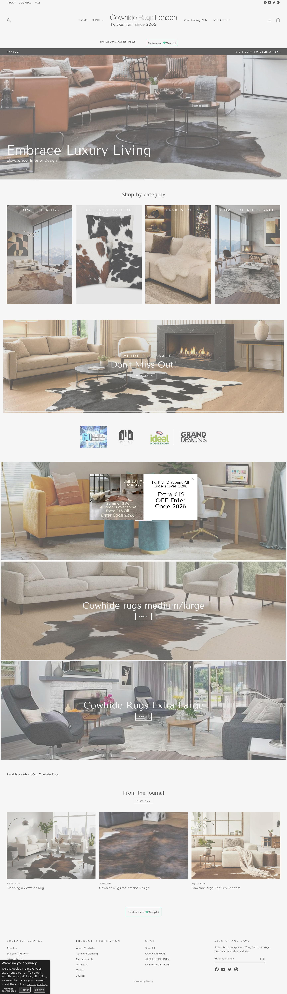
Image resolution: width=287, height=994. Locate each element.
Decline (39, 989)
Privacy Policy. (37, 984)
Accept (25, 989)
